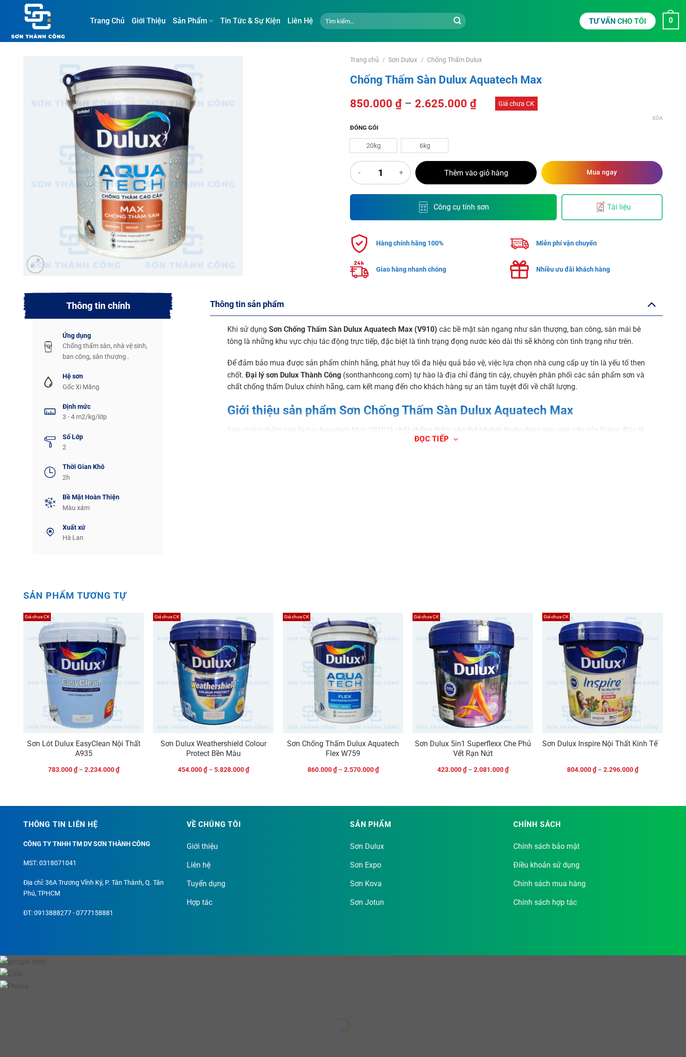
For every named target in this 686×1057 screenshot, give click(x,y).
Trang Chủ (107, 20)
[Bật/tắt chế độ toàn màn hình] (37, 1001)
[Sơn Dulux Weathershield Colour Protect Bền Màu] (213, 673)
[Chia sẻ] (64, 1001)
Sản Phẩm (190, 20)
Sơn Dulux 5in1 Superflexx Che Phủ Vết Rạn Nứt (473, 748)
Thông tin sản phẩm (247, 304)
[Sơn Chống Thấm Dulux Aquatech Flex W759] (343, 673)
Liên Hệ (300, 20)
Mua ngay (602, 172)
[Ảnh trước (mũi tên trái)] (9, 1041)
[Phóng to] (36, 264)
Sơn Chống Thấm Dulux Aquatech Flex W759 (343, 748)
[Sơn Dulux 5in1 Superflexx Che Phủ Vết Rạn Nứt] (473, 673)
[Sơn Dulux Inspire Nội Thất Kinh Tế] (602, 673)
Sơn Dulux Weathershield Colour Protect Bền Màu (213, 748)
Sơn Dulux (402, 59)
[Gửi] (457, 21)
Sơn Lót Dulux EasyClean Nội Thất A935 (83, 748)
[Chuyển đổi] (651, 304)
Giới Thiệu (149, 20)
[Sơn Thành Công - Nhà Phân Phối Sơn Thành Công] (41, 21)
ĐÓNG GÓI (364, 128)
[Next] (662, 701)
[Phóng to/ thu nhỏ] (9, 1001)
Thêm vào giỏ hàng (476, 173)
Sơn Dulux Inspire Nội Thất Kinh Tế (600, 743)
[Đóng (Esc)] (91, 1001)
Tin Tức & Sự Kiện (250, 20)
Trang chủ (364, 59)
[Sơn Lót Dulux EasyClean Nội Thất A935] (83, 673)
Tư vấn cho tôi (617, 21)
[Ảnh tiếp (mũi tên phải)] (37, 1041)
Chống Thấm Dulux (454, 59)
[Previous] (24, 701)
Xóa (657, 118)
